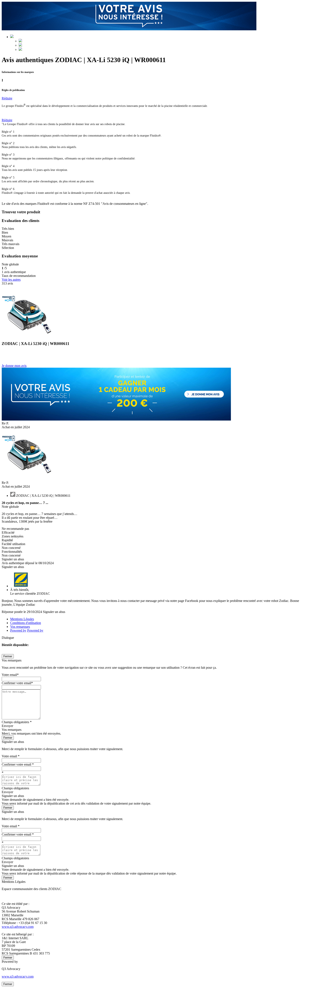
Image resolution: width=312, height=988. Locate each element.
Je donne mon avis (14, 365)
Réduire (7, 98)
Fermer (7, 656)
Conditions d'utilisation (25, 623)
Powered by (18, 630)
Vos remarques (20, 626)
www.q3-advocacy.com (18, 926)
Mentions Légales (22, 619)
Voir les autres (11, 279)
